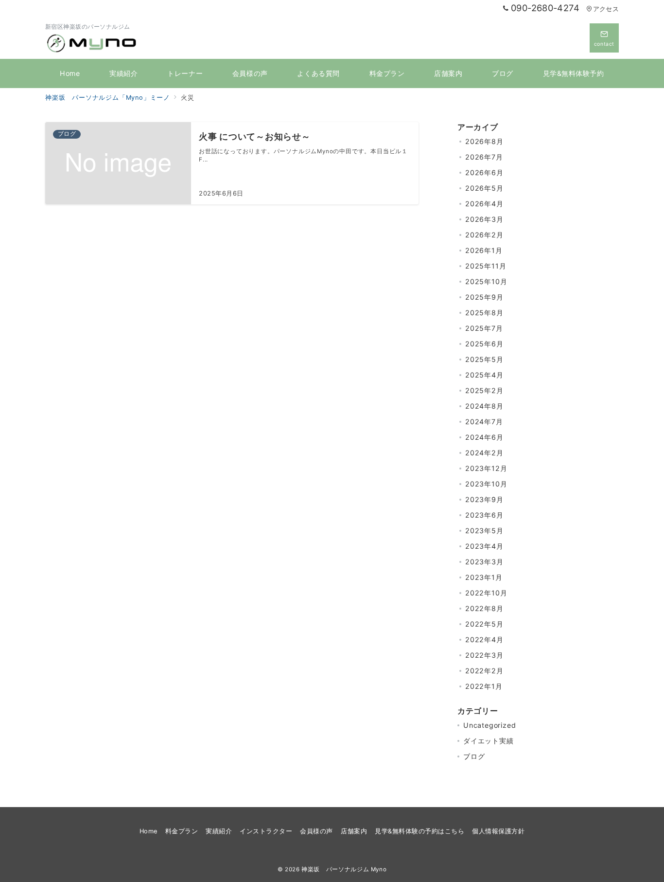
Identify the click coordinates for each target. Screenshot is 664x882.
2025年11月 (485, 266)
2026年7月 (484, 157)
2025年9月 (484, 297)
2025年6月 (484, 344)
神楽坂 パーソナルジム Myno (343, 869)
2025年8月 (484, 312)
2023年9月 (484, 499)
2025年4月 (484, 375)
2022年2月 (484, 670)
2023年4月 (484, 546)
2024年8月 (484, 406)
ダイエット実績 (488, 741)
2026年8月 (484, 141)
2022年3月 (484, 655)
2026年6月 (484, 172)
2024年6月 (484, 437)
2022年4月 (484, 639)
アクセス (606, 9)
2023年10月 (486, 484)
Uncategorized (489, 725)
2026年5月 (484, 188)
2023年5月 (484, 530)
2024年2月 (484, 453)
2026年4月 (484, 203)
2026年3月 (484, 219)
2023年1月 (484, 577)
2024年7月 (484, 421)
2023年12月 (486, 468)
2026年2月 (484, 235)
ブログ (474, 756)
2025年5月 (484, 359)
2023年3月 (484, 562)
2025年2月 (484, 390)
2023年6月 (484, 515)
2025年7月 (484, 328)
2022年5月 (484, 624)
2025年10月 (486, 281)
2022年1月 (484, 686)
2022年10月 (486, 593)
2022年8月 (484, 608)
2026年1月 (484, 250)
